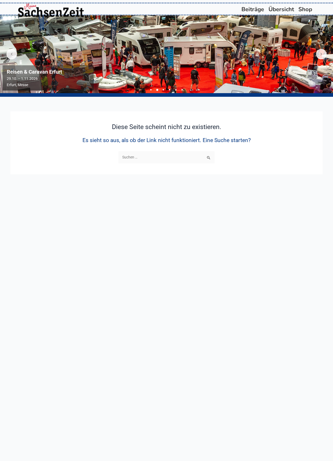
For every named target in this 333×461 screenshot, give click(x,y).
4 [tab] (169, 89)
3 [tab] (163, 89)
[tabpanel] (166, 54)
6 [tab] (182, 89)
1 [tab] (150, 89)
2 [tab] (157, 89)
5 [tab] (175, 89)
